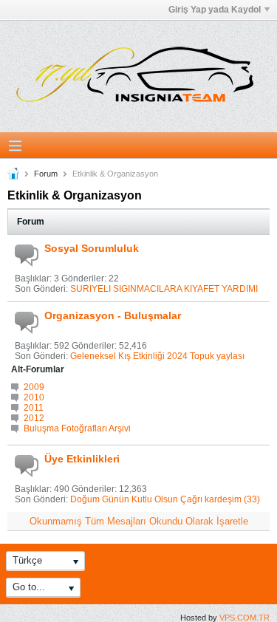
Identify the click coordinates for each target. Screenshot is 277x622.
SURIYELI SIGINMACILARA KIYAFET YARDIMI (164, 289)
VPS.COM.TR (244, 617)
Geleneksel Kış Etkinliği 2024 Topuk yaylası (157, 356)
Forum (46, 173)
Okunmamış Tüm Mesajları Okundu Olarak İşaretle (139, 521)
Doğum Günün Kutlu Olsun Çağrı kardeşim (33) (165, 499)
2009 (34, 387)
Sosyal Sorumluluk (91, 248)
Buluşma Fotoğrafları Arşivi (77, 428)
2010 (34, 397)
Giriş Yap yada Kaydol (214, 9)
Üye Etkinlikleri (82, 459)
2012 (34, 418)
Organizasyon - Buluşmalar (112, 315)
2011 (34, 408)
